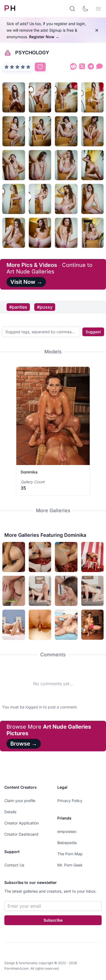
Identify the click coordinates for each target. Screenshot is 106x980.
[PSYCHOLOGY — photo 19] (66, 233)
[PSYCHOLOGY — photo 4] (92, 97)
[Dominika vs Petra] (66, 625)
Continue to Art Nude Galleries (49, 268)
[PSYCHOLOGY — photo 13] (13, 199)
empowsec (67, 831)
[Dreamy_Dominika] (13, 625)
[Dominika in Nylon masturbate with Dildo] (66, 557)
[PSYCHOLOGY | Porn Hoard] (73, 67)
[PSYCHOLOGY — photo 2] (40, 97)
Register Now (44, 36)
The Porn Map (70, 853)
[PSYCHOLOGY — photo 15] (66, 199)
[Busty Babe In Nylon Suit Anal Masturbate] (40, 557)
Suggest (93, 331)
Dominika (29, 472)
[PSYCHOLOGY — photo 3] (66, 97)
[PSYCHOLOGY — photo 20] (92, 233)
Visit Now (26, 282)
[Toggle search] (72, 8)
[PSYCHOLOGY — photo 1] (13, 97)
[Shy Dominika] (13, 591)
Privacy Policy (69, 800)
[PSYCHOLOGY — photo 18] (40, 233)
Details (10, 811)
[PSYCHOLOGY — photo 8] (92, 131)
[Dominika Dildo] (13, 557)
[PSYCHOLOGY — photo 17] (13, 233)
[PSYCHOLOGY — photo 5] (13, 131)
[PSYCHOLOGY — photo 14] (40, 199)
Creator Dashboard (21, 834)
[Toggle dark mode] (85, 8)
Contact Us (14, 865)
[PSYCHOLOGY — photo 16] (92, 199)
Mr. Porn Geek (70, 865)
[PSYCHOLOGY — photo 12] (92, 165)
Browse (23, 743)
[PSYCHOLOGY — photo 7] (66, 131)
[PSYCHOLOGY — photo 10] (40, 165)
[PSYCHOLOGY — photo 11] (66, 165)
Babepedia (67, 842)
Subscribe (53, 920)
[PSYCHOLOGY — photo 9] (13, 165)
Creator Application (21, 823)
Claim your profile (19, 800)
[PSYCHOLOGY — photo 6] (40, 131)
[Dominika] (92, 557)
